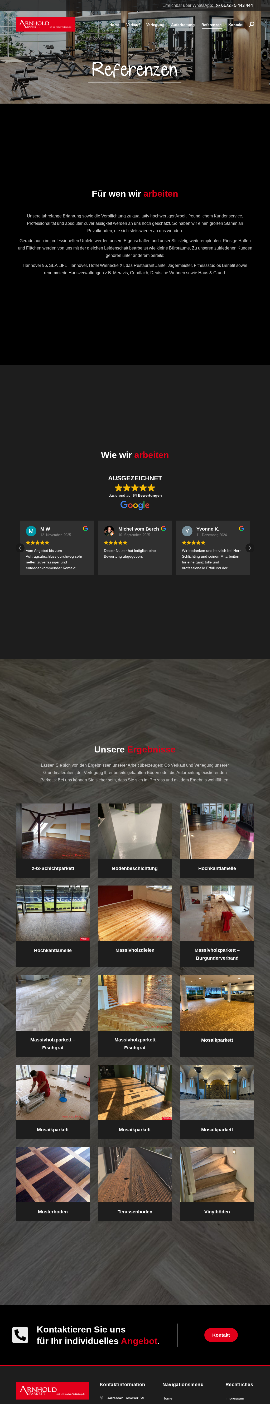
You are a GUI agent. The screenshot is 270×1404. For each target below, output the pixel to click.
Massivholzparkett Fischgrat (135, 1043)
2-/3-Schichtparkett (53, 868)
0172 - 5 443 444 (237, 5)
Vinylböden (217, 1211)
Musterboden (53, 1211)
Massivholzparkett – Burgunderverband (217, 954)
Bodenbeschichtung (135, 868)
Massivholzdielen (135, 950)
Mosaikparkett (217, 1040)
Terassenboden (135, 1211)
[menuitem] (114, 24)
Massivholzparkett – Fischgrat (52, 1043)
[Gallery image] (53, 1092)
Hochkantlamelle (217, 868)
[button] (250, 548)
